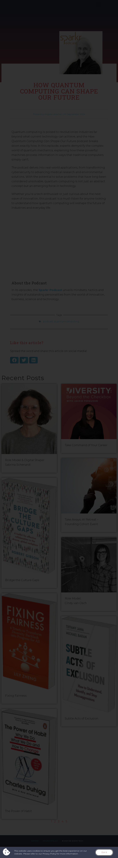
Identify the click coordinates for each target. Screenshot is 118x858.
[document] (59, 429)
